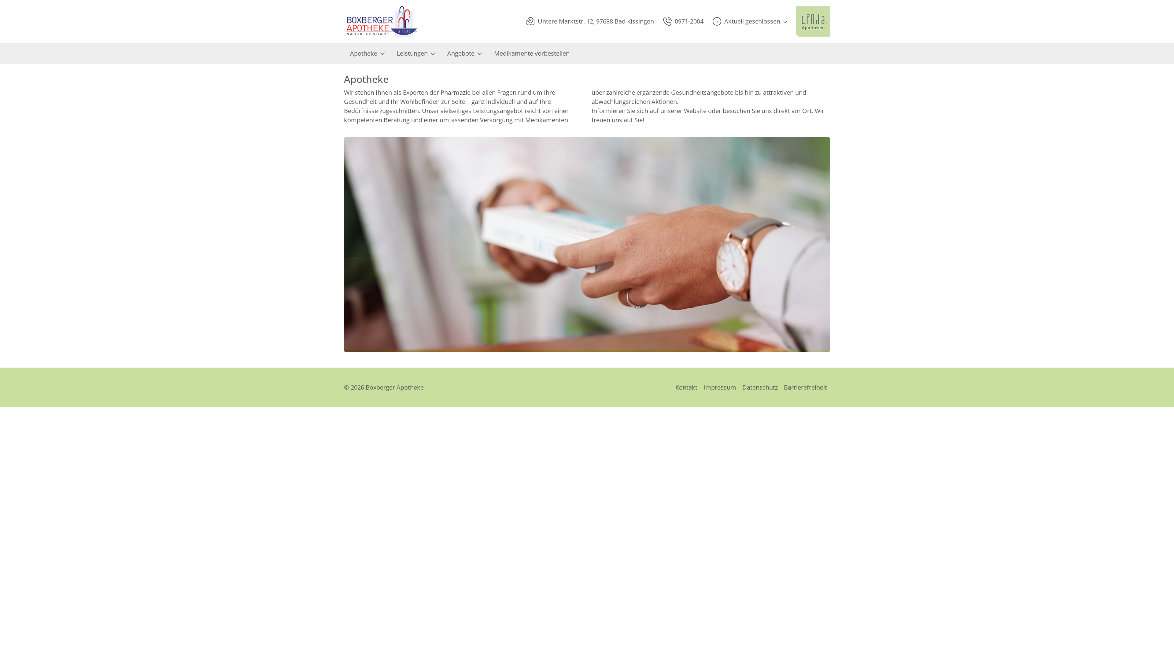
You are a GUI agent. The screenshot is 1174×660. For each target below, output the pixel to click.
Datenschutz (760, 387)
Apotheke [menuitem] (363, 53)
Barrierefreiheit (805, 387)
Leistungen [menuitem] (412, 53)
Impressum (719, 387)
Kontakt (686, 387)
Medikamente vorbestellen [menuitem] (532, 53)
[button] (750, 21)
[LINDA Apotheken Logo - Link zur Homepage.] (813, 21)
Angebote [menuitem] (460, 53)
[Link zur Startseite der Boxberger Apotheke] (381, 21)
